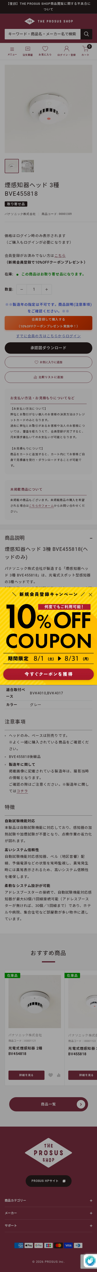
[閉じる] (90, 594)
